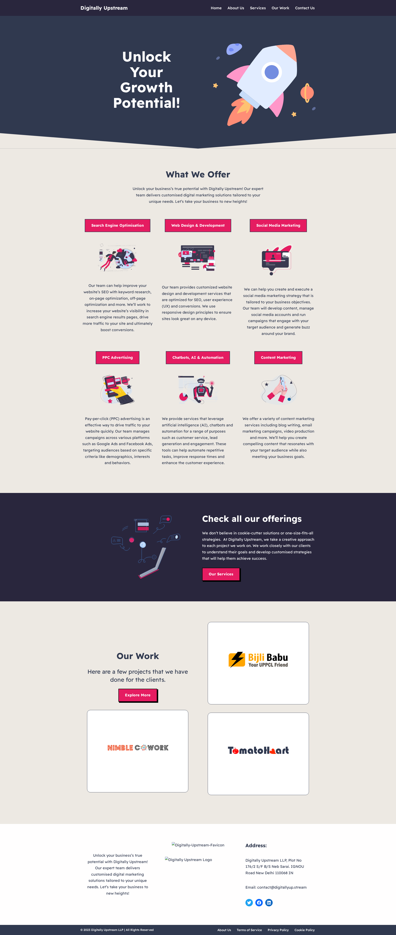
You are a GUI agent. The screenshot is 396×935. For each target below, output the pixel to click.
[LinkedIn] (269, 902)
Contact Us (305, 8)
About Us (235, 8)
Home (216, 8)
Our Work (280, 8)
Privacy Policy (278, 930)
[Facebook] (259, 902)
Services (258, 8)
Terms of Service (249, 930)
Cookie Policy (305, 930)
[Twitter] (249, 902)
